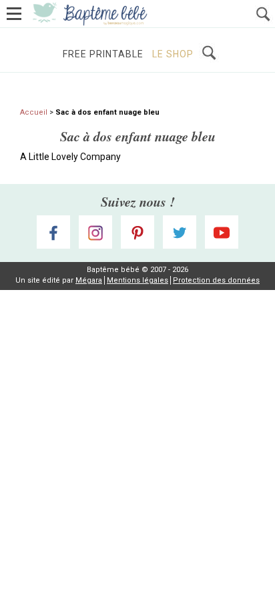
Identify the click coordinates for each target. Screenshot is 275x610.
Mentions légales (137, 280)
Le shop (173, 54)
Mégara (88, 280)
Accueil (33, 112)
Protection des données (216, 280)
